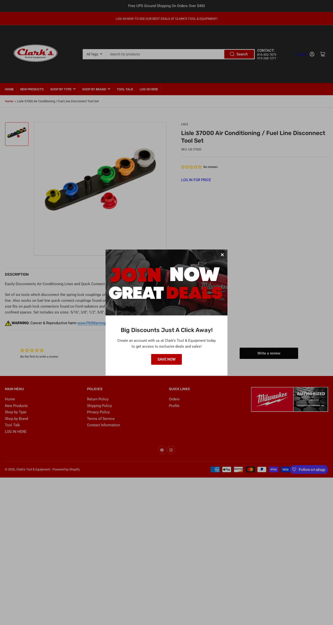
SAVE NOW (166, 359)
